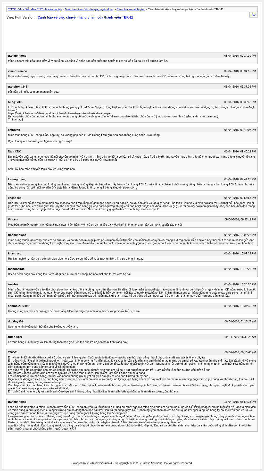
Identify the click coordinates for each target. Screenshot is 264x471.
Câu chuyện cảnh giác (131, 9)
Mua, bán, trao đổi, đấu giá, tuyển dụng (89, 9)
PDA (253, 14)
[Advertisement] (67, 37)
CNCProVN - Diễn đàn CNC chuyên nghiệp (35, 9)
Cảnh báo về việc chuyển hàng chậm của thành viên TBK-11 (85, 17)
